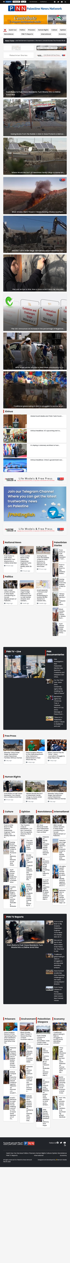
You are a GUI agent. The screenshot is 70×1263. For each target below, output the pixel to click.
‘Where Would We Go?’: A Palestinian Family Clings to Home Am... (37, 172)
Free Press (10, 735)
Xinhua (9, 411)
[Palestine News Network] (35, 8)
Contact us (43, 2)
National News (13, 542)
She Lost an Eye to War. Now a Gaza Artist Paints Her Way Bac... (38, 289)
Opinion (63, 30)
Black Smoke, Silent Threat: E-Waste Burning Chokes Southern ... (38, 212)
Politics (22, 30)
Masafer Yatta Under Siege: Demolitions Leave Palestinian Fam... (38, 250)
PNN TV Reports (27, 34)
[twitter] (58, 2)
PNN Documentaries (55, 653)
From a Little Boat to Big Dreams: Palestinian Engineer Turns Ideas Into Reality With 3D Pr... (58, 929)
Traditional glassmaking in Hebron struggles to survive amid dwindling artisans (59, 961)
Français (16, 2)
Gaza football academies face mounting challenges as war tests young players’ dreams (59, 977)
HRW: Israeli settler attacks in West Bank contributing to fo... (39, 367)
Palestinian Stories (60, 544)
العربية (23, 2)
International (46, 34)
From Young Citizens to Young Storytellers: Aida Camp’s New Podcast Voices (58, 993)
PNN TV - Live (13, 651)
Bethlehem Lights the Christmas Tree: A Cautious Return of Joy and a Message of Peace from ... (59, 705)
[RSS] (65, 2)
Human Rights (43, 30)
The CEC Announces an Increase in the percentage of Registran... (37, 329)
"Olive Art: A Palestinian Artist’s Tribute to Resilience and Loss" (59, 721)
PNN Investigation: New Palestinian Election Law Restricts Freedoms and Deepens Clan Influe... (59, 668)
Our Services (33, 2)
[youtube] (61, 2)
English (8, 2)
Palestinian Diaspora (44, 1020)
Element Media (62, 1160)
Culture (54, 30)
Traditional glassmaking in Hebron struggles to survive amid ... (39, 406)
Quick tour (13, 30)
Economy (62, 34)
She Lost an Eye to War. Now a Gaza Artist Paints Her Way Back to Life (59, 945)
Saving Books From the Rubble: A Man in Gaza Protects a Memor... (37, 134)
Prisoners (31, 30)
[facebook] (54, 2)
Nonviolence (8, 34)
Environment (28, 1018)
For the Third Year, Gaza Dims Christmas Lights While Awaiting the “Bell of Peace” (59, 686)
